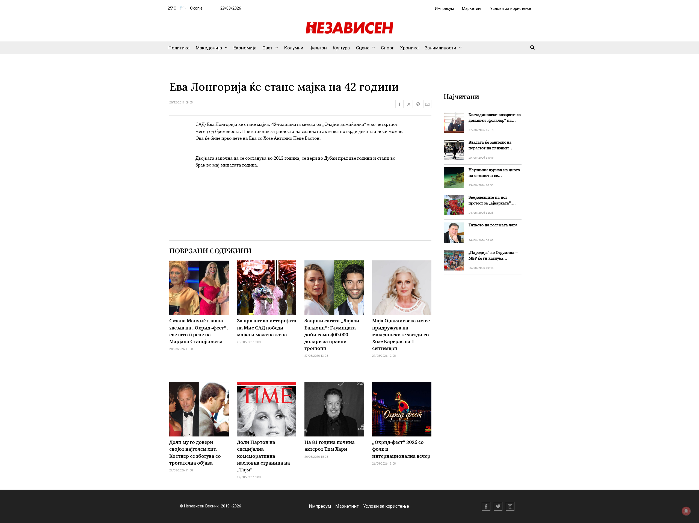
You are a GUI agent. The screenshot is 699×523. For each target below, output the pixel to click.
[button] (224, 48)
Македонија (209, 47)
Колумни (293, 47)
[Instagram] (510, 506)
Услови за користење (510, 8)
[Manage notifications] (686, 511)
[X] (498, 506)
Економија (244, 47)
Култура (341, 47)
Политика (178, 47)
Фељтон (318, 47)
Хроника (409, 47)
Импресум (444, 8)
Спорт (387, 47)
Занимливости (440, 47)
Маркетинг (472, 8)
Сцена (362, 47)
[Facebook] (486, 506)
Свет (267, 47)
